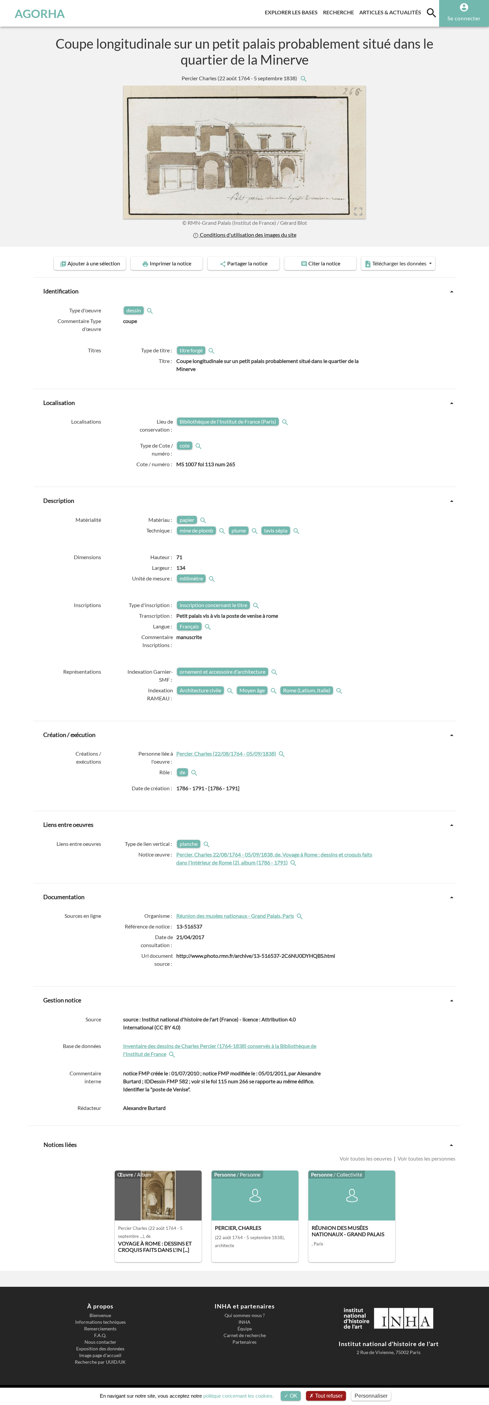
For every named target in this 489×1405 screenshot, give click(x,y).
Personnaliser (371, 1396)
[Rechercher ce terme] (150, 310)
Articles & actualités (391, 12)
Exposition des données (100, 1348)
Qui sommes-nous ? (245, 1315)
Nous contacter (100, 1342)
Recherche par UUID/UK (100, 1362)
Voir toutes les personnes (426, 1158)
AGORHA (40, 13)
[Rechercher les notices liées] (303, 78)
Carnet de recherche (245, 1335)
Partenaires (244, 1342)
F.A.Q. (100, 1335)
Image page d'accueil (100, 1355)
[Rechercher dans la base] (172, 1054)
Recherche (340, 12)
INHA (244, 1322)
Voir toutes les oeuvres (366, 1158)
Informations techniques (100, 1322)
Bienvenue (100, 1315)
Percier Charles (240, 78)
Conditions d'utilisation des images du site (247, 234)
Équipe (245, 1328)
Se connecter (464, 18)
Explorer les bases (292, 12)
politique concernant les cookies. (238, 1396)
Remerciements (100, 1328)
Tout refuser (328, 1396)
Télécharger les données (399, 263)
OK (292, 1396)
